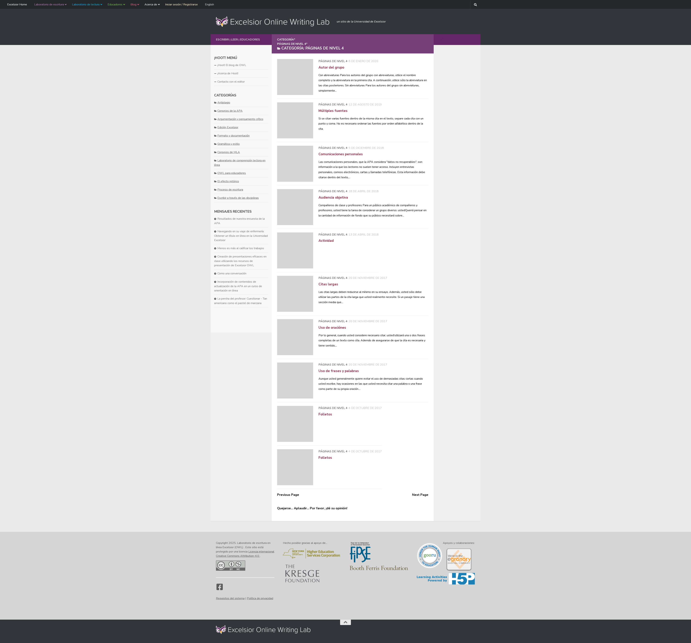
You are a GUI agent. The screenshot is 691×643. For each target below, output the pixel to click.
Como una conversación (231, 273)
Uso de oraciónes (332, 327)
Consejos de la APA (230, 111)
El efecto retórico (228, 181)
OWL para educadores (231, 173)
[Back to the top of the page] (345, 622)
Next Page (420, 495)
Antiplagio (223, 103)
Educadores (250, 40)
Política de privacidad (260, 598)
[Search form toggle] (475, 4)
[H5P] (446, 584)
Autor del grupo (331, 67)
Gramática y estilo (228, 144)
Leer (234, 40)
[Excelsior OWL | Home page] (274, 21)
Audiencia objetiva (333, 197)
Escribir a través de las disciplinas (238, 198)
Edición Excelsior (227, 127)
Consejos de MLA (228, 152)
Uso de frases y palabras (339, 371)
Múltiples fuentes (333, 110)
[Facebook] (219, 589)
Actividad (326, 240)
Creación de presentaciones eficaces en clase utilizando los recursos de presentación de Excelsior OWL (240, 261)
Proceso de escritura (230, 190)
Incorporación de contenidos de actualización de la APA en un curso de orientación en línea (238, 286)
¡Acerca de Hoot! (227, 73)
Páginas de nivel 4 (333, 61)
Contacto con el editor (231, 82)
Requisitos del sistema (230, 598)
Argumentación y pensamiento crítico (240, 119)
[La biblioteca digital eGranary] (459, 570)
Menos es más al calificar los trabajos (240, 248)
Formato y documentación (233, 136)
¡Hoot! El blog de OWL (231, 65)
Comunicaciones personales (341, 154)
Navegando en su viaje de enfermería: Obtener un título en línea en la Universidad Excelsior (241, 235)
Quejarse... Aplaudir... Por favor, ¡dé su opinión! (312, 508)
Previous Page (288, 495)
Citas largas (328, 284)
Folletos (325, 414)
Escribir (222, 40)
